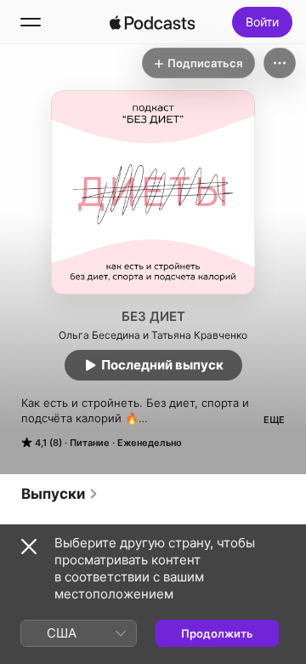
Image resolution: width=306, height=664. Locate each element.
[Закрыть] (29, 546)
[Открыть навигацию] (30, 22)
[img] (152, 22)
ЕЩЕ (274, 420)
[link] (60, 493)
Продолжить (217, 633)
